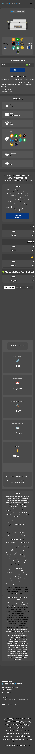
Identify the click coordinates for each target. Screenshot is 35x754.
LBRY (29, 745)
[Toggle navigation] (31, 3)
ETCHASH (19, 745)
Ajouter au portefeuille (17, 216)
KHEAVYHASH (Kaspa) (20, 747)
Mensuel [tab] (18, 287)
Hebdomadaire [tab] (9, 287)
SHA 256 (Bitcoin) (9, 744)
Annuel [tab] (26, 287)
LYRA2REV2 (12, 747)
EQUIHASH (13, 745)
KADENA (25, 745)
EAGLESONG (7, 745)
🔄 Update (17, 70)
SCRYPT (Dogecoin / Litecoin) (21, 744)
